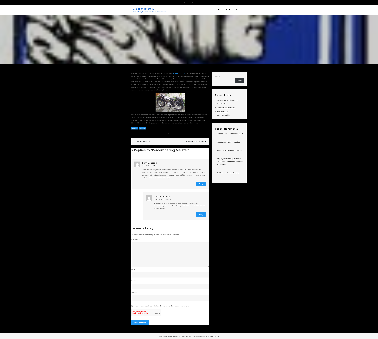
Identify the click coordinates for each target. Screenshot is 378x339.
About (220, 10)
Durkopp (184, 73)
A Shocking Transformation (195, 141)
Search (217, 76)
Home (212, 10)
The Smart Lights (236, 134)
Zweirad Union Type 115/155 (232, 150)
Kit (218, 150)
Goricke (175, 73)
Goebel (134, 128)
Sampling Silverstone (143, 141)
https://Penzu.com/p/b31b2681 (229, 159)
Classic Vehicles (162, 133)
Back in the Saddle (223, 115)
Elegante (220, 142)
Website (134, 293)
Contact (229, 10)
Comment (135, 240)
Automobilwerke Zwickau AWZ (227, 100)
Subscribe (240, 10)
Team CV (137, 133)
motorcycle (173, 133)
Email (133, 281)
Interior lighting (233, 173)
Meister (142, 128)
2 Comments (186, 133)
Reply (201, 184)
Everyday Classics (223, 104)
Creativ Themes (213, 336)
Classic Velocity (143, 9)
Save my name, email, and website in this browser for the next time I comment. (161, 306)
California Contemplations (226, 108)
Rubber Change (222, 111)
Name (134, 269)
